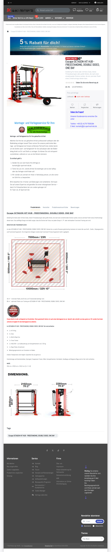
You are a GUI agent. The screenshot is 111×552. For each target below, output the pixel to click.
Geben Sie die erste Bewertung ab (87, 82)
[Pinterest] (64, 450)
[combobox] (10, 3)
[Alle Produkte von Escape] (73, 58)
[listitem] (34, 85)
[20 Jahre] (55, 45)
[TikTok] (58, 450)
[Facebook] (47, 450)
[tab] (35, 207)
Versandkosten (28, 546)
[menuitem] (9, 18)
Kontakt (73, 3)
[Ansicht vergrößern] (34, 85)
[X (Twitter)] (52, 450)
